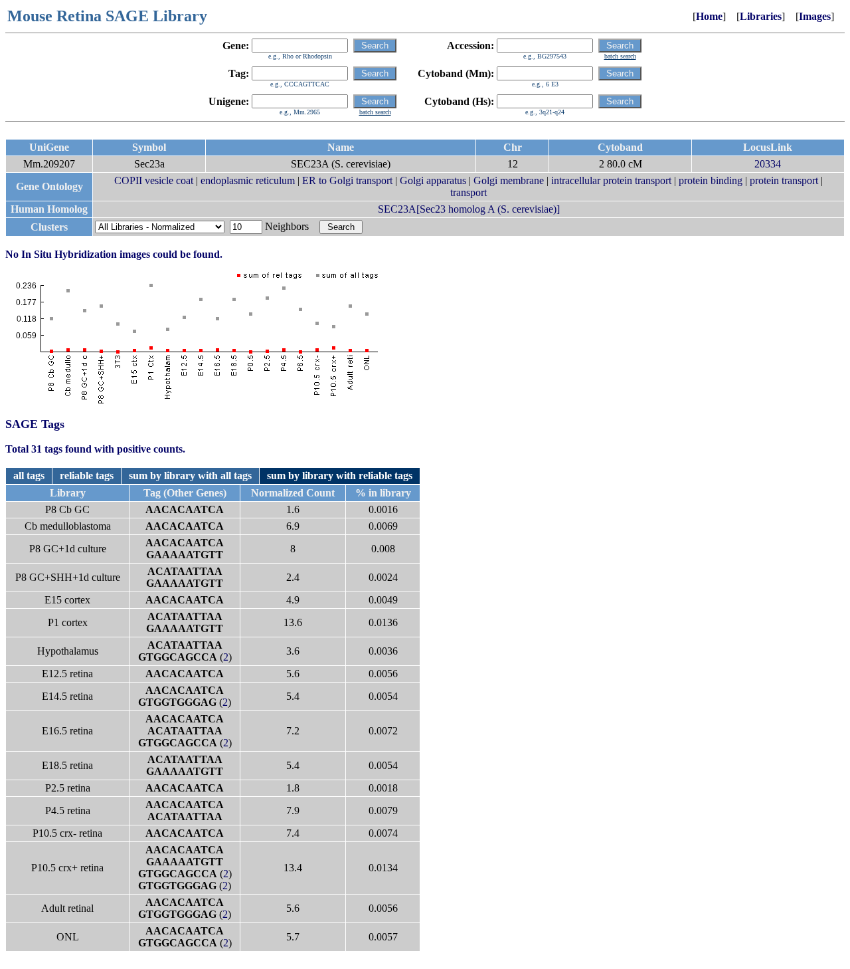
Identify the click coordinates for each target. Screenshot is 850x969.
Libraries (761, 16)
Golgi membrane (508, 180)
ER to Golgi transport (347, 180)
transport (468, 192)
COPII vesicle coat (153, 180)
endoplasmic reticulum (248, 180)
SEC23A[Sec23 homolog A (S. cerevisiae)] (469, 209)
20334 (767, 163)
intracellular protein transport (611, 180)
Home (709, 16)
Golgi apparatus (433, 180)
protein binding (710, 180)
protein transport (784, 180)
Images (815, 16)
